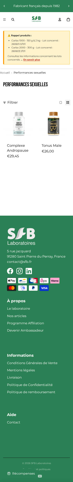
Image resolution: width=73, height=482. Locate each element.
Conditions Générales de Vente (32, 363)
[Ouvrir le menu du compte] (59, 19)
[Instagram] (19, 271)
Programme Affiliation (25, 323)
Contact (13, 422)
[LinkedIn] (29, 271)
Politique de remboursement (31, 392)
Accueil (5, 72)
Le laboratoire (18, 308)
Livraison (14, 377)
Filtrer (12, 102)
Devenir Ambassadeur (25, 330)
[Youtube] (40, 476)
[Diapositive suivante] (68, 6)
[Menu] (4, 19)
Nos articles (16, 316)
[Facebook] (10, 271)
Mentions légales (21, 370)
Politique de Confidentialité (30, 385)
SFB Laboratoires (41, 463)
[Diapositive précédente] (4, 6)
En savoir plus (31, 59)
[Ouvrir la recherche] (13, 19)
